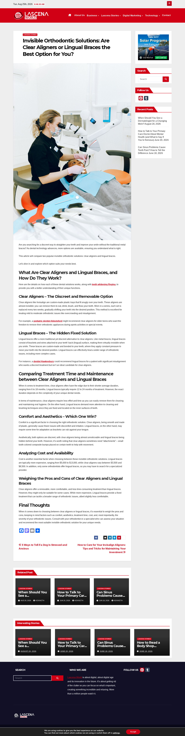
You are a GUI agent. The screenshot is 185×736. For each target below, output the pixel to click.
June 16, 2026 (145, 651)
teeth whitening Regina (104, 284)
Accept (133, 731)
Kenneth (40, 600)
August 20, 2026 (28, 651)
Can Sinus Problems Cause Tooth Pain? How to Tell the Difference (151, 150)
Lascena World (74, 677)
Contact (166, 15)
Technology (152, 15)
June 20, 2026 (66, 651)
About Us (79, 15)
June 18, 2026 (106, 651)
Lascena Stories (110, 15)
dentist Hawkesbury (43, 361)
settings (116, 733)
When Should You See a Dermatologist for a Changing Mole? (152, 121)
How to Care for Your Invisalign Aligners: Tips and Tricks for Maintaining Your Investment (102, 548)
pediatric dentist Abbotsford (48, 321)
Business (92, 15)
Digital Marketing (132, 15)
